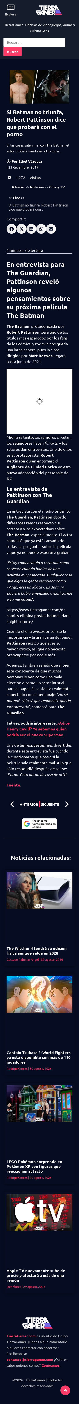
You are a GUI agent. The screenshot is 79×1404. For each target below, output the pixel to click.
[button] (11, 229)
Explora (10, 14)
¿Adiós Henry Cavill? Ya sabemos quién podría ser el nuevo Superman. (38, 728)
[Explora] (10, 7)
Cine (16, 197)
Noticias (37, 187)
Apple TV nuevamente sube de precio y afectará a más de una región (36, 1275)
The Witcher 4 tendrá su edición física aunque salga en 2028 (37, 950)
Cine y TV (57, 187)
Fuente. (14, 784)
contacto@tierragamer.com (30, 1359)
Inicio (19, 187)
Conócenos (50, 1365)
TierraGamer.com (21, 1336)
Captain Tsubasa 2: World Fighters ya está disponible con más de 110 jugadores (39, 1057)
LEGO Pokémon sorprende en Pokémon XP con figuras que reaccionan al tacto (34, 1166)
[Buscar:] (34, 42)
